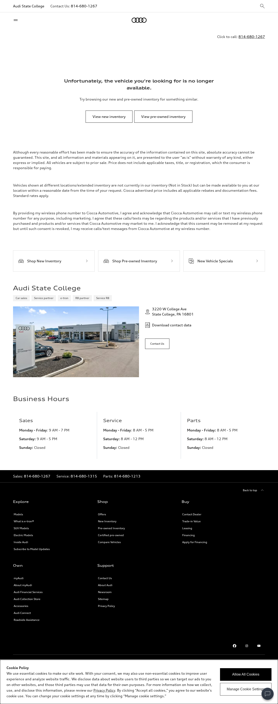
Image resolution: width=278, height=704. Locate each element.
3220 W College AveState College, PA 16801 (173, 311)
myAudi (18, 578)
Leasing (187, 528)
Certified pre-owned (111, 535)
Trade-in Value (191, 521)
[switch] (267, 694)
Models (18, 514)
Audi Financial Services (28, 592)
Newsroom (105, 592)
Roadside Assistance (27, 619)
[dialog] (139, 682)
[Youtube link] (259, 646)
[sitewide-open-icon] (262, 6)
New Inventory (107, 521)
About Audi (105, 585)
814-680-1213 (127, 476)
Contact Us (105, 578)
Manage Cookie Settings (246, 689)
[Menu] (16, 20)
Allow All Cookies (245, 674)
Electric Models (23, 535)
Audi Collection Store (27, 599)
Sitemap (103, 599)
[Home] (139, 20)
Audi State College (28, 6)
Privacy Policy (106, 606)
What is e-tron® (24, 521)
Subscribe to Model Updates (32, 549)
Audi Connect (22, 613)
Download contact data (171, 325)
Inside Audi (21, 542)
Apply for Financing (194, 542)
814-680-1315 (84, 476)
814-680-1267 (84, 6)
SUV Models (21, 528)
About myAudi (23, 585)
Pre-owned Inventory (111, 528)
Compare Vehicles (109, 542)
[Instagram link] (247, 646)
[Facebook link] (234, 646)
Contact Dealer (191, 514)
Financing (188, 535)
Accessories (21, 606)
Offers (102, 514)
